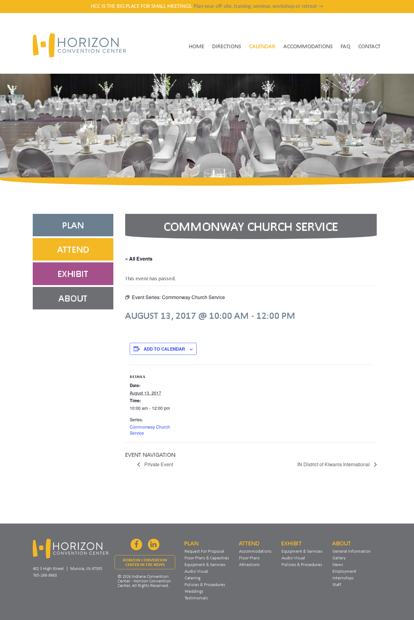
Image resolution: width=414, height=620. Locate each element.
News (337, 564)
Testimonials (196, 597)
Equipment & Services (205, 564)
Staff (336, 584)
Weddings (194, 591)
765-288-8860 (45, 575)
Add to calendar (164, 349)
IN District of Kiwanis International (334, 464)
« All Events (138, 258)
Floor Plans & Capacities (207, 557)
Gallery (339, 557)
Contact (369, 46)
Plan (73, 225)
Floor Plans (249, 557)
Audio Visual (196, 571)
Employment (344, 571)
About (73, 298)
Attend (73, 249)
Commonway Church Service (150, 430)
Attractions (249, 564)
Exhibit (73, 273)
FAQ (345, 46)
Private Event (158, 464)
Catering (192, 577)
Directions (226, 46)
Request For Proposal (204, 551)
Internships (343, 577)
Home (196, 46)
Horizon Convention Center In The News (145, 562)
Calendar (262, 46)
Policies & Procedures (205, 584)
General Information (351, 551)
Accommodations (308, 46)
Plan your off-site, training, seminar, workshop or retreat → (258, 6)
